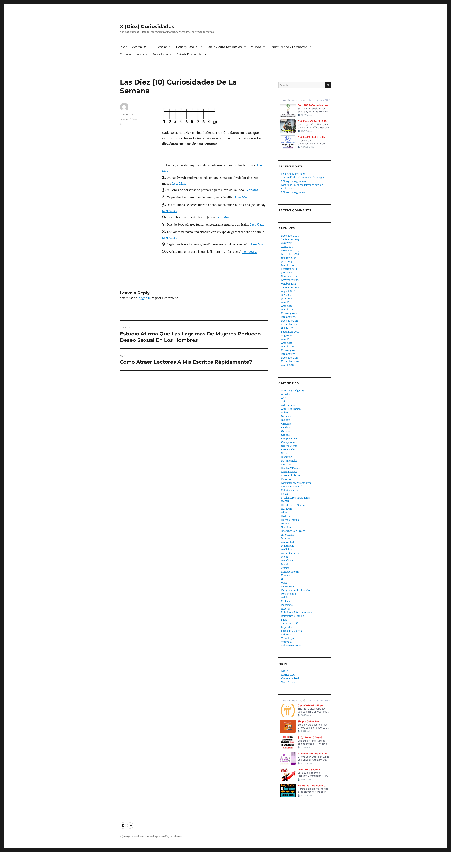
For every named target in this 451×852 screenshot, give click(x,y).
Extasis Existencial (189, 54)
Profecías (286, 601)
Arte (283, 397)
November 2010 (290, 361)
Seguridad (286, 627)
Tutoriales (287, 641)
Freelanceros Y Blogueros (295, 497)
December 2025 (290, 235)
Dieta (284, 453)
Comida (285, 434)
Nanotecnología (290, 571)
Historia (285, 516)
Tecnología (160, 54)
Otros (284, 579)
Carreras (286, 423)
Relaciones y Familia (292, 616)
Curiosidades (288, 449)
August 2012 (288, 291)
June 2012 (286, 298)
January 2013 (288, 272)
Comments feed (290, 678)
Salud (284, 619)
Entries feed (288, 674)
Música (285, 568)
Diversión (286, 457)
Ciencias (161, 47)
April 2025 (287, 246)
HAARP (285, 501)
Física (284, 494)
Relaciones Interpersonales (296, 612)
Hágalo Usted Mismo (293, 505)
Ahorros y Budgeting (292, 390)
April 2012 (286, 305)
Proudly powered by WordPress (164, 836)
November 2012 (290, 280)
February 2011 (289, 350)
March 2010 (287, 365)
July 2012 (286, 294)
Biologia (285, 420)
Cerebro (285, 427)
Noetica (285, 575)
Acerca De (139, 47)
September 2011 (290, 331)
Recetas (285, 608)
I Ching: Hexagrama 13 (293, 181)
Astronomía (288, 405)
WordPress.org (289, 682)
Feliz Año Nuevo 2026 (293, 173)
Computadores (289, 438)
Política (285, 597)
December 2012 (289, 276)
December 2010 (289, 357)
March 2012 (287, 309)
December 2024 (290, 250)
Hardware (286, 508)
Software (286, 634)
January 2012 (288, 317)
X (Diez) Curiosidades (147, 26)
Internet (286, 538)
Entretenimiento (132, 54)
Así (121, 124)
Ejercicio (286, 464)
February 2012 (289, 313)
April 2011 (286, 342)
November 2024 (290, 254)
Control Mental (289, 445)
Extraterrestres (289, 490)
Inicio (123, 47)
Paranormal (287, 586)
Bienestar (286, 416)
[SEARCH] (328, 85)
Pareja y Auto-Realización (224, 47)
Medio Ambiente (290, 553)
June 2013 (286, 261)
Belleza (285, 412)
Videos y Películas (291, 645)
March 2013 (287, 265)
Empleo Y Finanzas (291, 468)
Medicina (286, 549)
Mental (285, 556)
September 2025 (290, 239)
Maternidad (287, 545)
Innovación (287, 534)
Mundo (256, 47)
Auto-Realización (291, 409)
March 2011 (287, 346)
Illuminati (286, 527)
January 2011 (288, 354)
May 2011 (286, 339)
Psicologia (287, 605)
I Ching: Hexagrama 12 (294, 192)
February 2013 (289, 269)
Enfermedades (289, 471)
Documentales (289, 460)
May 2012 (286, 302)
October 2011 (288, 328)
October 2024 (288, 257)
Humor (285, 523)
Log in (284, 671)
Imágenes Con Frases (293, 531)
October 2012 (288, 283)
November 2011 (289, 324)
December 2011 (289, 320)
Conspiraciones (290, 442)
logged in (144, 298)
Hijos (284, 512)
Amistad (286, 394)
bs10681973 (126, 114)
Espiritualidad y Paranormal (289, 47)
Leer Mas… (179, 183)
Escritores (287, 479)
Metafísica (287, 560)
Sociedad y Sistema (291, 630)
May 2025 (286, 243)
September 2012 (290, 287)
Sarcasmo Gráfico (291, 623)
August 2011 (288, 335)
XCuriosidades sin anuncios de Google (302, 177)
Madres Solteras (290, 542)
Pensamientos (289, 593)
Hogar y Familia (187, 47)
